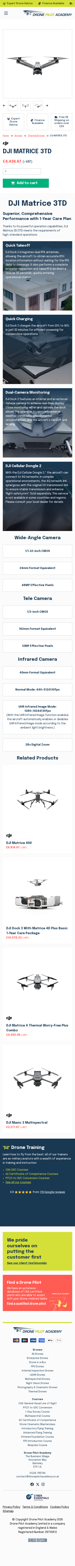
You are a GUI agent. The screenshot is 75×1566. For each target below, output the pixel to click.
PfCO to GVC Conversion (37, 1407)
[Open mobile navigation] (6, 13)
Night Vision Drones (37, 1383)
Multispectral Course (37, 1416)
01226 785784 (38, 1473)
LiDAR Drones (37, 1375)
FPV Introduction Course (37, 1441)
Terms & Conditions (35, 1507)
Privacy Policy (11, 1507)
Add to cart (27, 183)
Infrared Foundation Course (37, 1437)
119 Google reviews (52, 1192)
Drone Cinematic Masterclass (37, 1424)
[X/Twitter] (37, 1484)
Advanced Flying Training (37, 1433)
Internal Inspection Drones (37, 1371)
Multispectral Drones (37, 1379)
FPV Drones (37, 1366)
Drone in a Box (37, 1362)
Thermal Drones (36, 136)
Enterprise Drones (37, 1358)
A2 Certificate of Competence (37, 1420)
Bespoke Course (37, 1445)
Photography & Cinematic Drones (37, 1387)
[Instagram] (43, 1484)
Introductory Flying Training (37, 1428)
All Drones (37, 1354)
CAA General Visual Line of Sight (37, 1403)
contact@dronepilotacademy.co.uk (37, 1476)
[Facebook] (32, 1484)
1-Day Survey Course (37, 1412)
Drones (18, 136)
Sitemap (8, 1511)
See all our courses (18, 1182)
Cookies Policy (59, 1507)
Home (6, 136)
